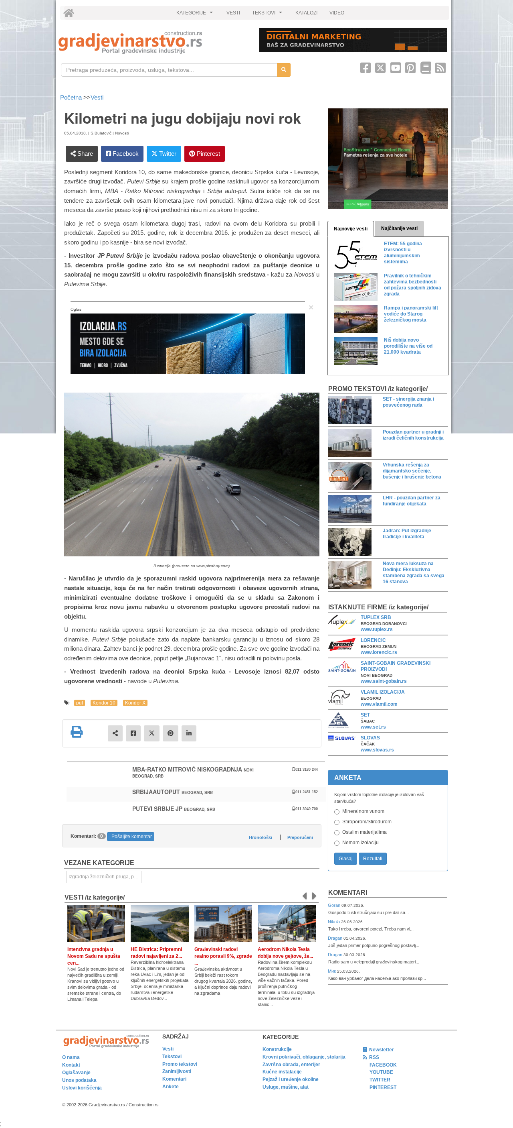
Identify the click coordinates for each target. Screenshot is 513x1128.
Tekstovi (172, 1056)
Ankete (170, 1086)
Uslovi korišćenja (82, 1088)
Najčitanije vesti (399, 228)
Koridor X (135, 703)
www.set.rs (373, 727)
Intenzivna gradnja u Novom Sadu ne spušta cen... (93, 956)
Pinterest (207, 153)
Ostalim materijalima (364, 832)
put (79, 703)
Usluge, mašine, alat (286, 1087)
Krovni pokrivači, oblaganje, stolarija (304, 1057)
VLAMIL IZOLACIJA (383, 692)
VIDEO (336, 13)
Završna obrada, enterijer (291, 1064)
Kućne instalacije (282, 1072)
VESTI (233, 13)
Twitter (167, 153)
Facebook (125, 153)
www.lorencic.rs (379, 652)
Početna (71, 97)
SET (365, 715)
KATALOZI (306, 13)
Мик (332, 971)
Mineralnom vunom (363, 811)
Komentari (347, 892)
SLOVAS (370, 738)
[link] (153, 42)
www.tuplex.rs (377, 629)
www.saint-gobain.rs (384, 681)
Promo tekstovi (179, 1064)
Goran (334, 905)
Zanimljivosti (176, 1071)
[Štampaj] (77, 732)
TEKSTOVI (268, 15)
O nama (71, 1057)
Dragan (335, 938)
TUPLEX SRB (376, 617)
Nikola (334, 921)
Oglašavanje (76, 1072)
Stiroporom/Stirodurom (367, 822)
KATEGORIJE (195, 15)
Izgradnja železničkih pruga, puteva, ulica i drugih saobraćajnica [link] (105, 877)
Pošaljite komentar (131, 836)
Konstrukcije (277, 1049)
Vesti (97, 97)
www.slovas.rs (377, 750)
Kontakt (71, 1065)
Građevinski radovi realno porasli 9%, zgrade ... (223, 956)
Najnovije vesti (351, 229)
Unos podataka (79, 1080)
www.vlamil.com (379, 704)
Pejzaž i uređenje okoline (291, 1079)
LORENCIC (373, 640)
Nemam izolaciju (360, 842)
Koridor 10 (104, 703)
